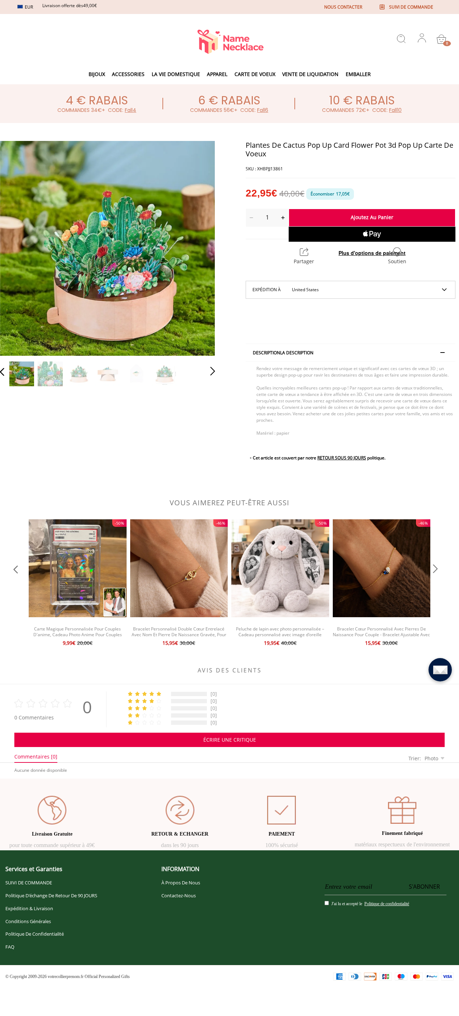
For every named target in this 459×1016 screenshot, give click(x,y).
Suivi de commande (411, 7)
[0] (441, 39)
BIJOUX (97, 74)
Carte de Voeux (255, 74)
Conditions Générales (28, 921)
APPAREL (217, 74)
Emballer (358, 74)
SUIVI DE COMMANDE (28, 882)
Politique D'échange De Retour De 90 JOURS (51, 895)
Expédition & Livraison (29, 908)
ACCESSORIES (128, 74)
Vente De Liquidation (310, 74)
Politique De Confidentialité (34, 934)
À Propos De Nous (180, 882)
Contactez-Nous (178, 895)
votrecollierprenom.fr (66, 976)
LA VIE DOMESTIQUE (176, 74)
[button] (16, 247)
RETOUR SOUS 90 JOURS (341, 458)
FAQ (9, 947)
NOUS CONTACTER (343, 7)
